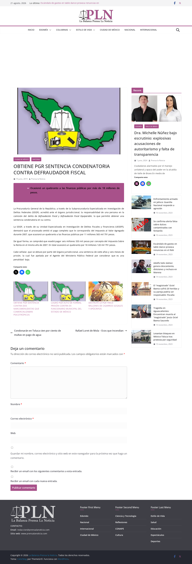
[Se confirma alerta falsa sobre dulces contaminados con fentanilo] (141, 228)
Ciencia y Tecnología (125, 516)
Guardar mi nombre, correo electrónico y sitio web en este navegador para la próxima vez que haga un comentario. (68, 456)
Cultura (119, 535)
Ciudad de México (110, 29)
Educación (156, 528)
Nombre (16, 404)
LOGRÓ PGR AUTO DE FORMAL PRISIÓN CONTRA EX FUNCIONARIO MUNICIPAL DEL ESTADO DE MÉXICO (66, 307)
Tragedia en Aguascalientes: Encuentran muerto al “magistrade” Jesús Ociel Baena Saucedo (165, 314)
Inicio (31, 29)
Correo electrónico (22, 418)
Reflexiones (121, 522)
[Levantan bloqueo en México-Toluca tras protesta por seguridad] (141, 339)
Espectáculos (157, 535)
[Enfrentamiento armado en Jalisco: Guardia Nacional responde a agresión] (141, 206)
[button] (49, 30)
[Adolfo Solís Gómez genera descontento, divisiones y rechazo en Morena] (141, 270)
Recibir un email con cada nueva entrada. (33, 481)
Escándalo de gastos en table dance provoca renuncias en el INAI (165, 246)
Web (13, 433)
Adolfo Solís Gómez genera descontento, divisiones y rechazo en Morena (165, 268)
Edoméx (43, 29)
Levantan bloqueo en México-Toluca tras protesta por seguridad (165, 336)
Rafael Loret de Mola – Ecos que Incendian (99, 330)
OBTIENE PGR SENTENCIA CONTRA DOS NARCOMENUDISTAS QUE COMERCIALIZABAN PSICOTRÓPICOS (26, 308)
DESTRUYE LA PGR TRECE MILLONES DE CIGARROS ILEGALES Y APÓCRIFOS (105, 305)
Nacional (129, 29)
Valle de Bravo (152, 126)
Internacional (148, 29)
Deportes (155, 541)
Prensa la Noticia (38, 179)
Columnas (62, 29)
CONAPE (119, 528)
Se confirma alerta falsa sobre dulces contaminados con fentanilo (165, 226)
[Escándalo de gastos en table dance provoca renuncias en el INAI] (141, 249)
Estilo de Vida (84, 29)
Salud (153, 522)
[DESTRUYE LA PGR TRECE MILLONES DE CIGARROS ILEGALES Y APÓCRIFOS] (105, 291)
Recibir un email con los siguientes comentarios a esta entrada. (46, 471)
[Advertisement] (96, 56)
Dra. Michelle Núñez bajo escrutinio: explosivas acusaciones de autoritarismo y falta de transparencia (155, 143)
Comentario (18, 363)
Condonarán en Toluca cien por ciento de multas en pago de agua (37, 333)
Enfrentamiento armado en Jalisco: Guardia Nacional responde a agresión (165, 204)
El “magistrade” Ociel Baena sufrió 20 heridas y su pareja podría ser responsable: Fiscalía (166, 290)
